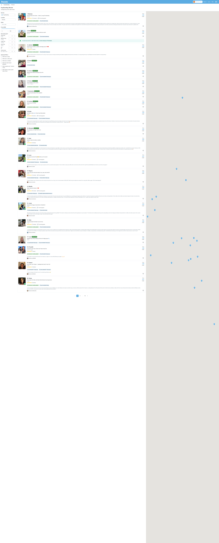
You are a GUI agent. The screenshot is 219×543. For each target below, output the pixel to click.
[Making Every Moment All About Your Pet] (81, 73)
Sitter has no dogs (6, 56)
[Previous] (75, 296)
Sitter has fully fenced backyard (7, 63)
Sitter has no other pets (7, 58)
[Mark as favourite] (143, 26)
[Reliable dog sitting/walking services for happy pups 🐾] (81, 239)
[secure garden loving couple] (81, 83)
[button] (155, 210)
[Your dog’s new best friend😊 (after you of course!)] (81, 160)
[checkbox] (1, 56)
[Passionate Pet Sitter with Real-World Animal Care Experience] (81, 284)
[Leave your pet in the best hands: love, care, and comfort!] (81, 176)
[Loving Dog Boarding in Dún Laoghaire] (81, 94)
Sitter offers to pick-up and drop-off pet (8, 70)
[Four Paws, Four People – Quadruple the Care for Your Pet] (81, 268)
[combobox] (8, 15)
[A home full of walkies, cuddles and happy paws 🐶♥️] (81, 50)
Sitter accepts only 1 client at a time (8, 67)
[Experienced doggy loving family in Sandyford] (81, 209)
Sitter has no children (7, 60)
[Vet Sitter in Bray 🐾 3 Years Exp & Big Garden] (81, 118)
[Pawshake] (4, 2)
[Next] (87, 296)
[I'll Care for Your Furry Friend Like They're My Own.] (81, 252)
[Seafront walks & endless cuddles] (81, 144)
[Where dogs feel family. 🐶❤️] (81, 193)
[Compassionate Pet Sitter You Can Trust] (81, 226)
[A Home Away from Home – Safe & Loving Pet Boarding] (81, 20)
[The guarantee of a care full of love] (81, 131)
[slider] (1, 28)
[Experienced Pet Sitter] (81, 104)
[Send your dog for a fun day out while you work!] (81, 33)
